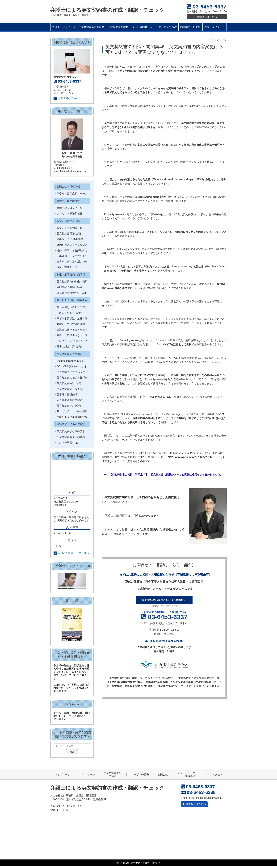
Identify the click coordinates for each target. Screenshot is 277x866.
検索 (72, 752)
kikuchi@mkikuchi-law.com (166, 641)
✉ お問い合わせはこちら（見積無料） (164, 600)
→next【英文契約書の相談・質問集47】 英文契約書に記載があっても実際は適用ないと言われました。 (162, 474)
